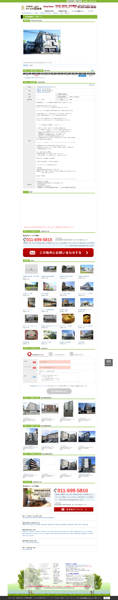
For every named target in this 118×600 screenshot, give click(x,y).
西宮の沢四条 (25, 533)
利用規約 (32, 386)
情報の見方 (92, 85)
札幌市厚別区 (64, 524)
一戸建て (55, 570)
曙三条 (91, 533)
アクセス (31, 565)
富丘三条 (31, 535)
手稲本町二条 (25, 531)
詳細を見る (82, 75)
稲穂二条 (38, 531)
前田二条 (81, 531)
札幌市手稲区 (43, 87)
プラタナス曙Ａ (63, 446)
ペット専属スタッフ (45, 574)
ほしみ (24, 542)
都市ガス (55, 566)
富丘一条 (43, 533)
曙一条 (49, 531)
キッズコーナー (44, 565)
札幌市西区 (57, 524)
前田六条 (63, 531)
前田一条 (59, 531)
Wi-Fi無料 (56, 577)
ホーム (30, 564)
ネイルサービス (44, 572)
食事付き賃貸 (56, 572)
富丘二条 (85, 531)
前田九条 (72, 531)
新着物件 (31, 571)
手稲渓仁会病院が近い (58, 581)
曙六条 (52, 533)
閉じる (106, 598)
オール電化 (56, 565)
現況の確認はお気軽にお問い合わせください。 (35, 77)
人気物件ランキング (33, 570)
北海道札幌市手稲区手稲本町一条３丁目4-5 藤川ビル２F (78, 565)
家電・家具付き (57, 575)
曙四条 (76, 531)
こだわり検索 (32, 572)
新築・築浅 (56, 564)
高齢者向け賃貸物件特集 (38, 517)
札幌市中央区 (25, 524)
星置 (27, 542)
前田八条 (54, 531)
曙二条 (67, 531)
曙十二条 (87, 533)
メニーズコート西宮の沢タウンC (30, 446)
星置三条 (72, 533)
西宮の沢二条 (25, 535)
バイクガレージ (44, 566)
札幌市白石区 (44, 524)
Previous (24, 41)
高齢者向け (56, 583)
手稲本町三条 (49, 87)
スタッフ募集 (32, 575)
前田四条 (83, 533)
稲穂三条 (48, 533)
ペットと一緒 (56, 568)
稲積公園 (44, 90)
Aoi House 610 (45, 474)
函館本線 (39, 89)
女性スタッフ (44, 570)
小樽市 (76, 524)
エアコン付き (56, 574)
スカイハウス (81, 446)
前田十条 (31, 533)
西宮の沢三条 (66, 533)
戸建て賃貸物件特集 (27, 517)
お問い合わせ (32, 568)
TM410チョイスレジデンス (29, 474)
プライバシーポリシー (42, 386)
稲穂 (43, 92)
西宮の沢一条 (37, 533)
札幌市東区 (37, 524)
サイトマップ (32, 566)
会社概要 (31, 580)
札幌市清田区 (71, 524)
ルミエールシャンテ (45, 446)
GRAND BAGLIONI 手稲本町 (84, 474)
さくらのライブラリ (45, 577)
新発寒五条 (77, 533)
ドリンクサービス (45, 564)
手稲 (43, 89)
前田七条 (90, 531)
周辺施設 (31, 581)
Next (59, 41)
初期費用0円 (56, 578)
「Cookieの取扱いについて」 (85, 598)
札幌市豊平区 (51, 524)
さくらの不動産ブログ (46, 578)
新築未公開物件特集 (49, 517)
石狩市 (79, 524)
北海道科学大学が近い (58, 580)
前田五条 (60, 533)
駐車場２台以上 (57, 571)
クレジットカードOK (45, 568)
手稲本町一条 (32, 531)
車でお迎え (43, 571)
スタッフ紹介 (32, 577)
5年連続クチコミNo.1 (34, 578)
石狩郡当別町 (85, 524)
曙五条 (56, 533)
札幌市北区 (32, 524)
